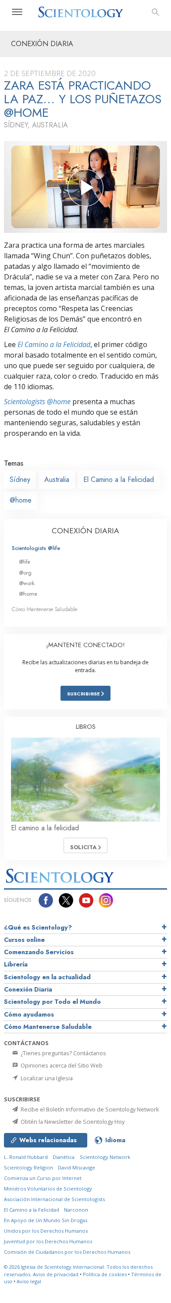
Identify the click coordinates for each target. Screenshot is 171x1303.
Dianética (64, 1157)
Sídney (20, 479)
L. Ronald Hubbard (26, 1157)
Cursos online (24, 939)
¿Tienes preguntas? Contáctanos (62, 1053)
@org (25, 572)
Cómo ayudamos (29, 1014)
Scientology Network (105, 1157)
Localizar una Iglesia (46, 1078)
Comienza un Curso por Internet (43, 1178)
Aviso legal (29, 1281)
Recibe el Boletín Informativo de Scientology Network (89, 1109)
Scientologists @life (36, 548)
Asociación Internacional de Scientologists (54, 1199)
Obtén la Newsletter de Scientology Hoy (72, 1122)
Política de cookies (105, 1274)
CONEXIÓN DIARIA (85, 530)
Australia (56, 479)
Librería (16, 964)
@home (21, 500)
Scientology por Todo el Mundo (52, 1001)
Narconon (76, 1209)
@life (24, 561)
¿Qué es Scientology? (38, 927)
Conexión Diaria (28, 989)
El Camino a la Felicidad (54, 344)
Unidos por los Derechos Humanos (46, 1230)
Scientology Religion (28, 1167)
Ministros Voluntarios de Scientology (48, 1188)
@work (27, 583)
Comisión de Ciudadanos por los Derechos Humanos (67, 1252)
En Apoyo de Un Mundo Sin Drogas (45, 1220)
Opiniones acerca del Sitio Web (61, 1065)
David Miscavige (76, 1167)
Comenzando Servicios (39, 952)
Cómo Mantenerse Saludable (44, 609)
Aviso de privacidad (55, 1274)
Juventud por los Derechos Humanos (48, 1241)
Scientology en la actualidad (47, 977)
